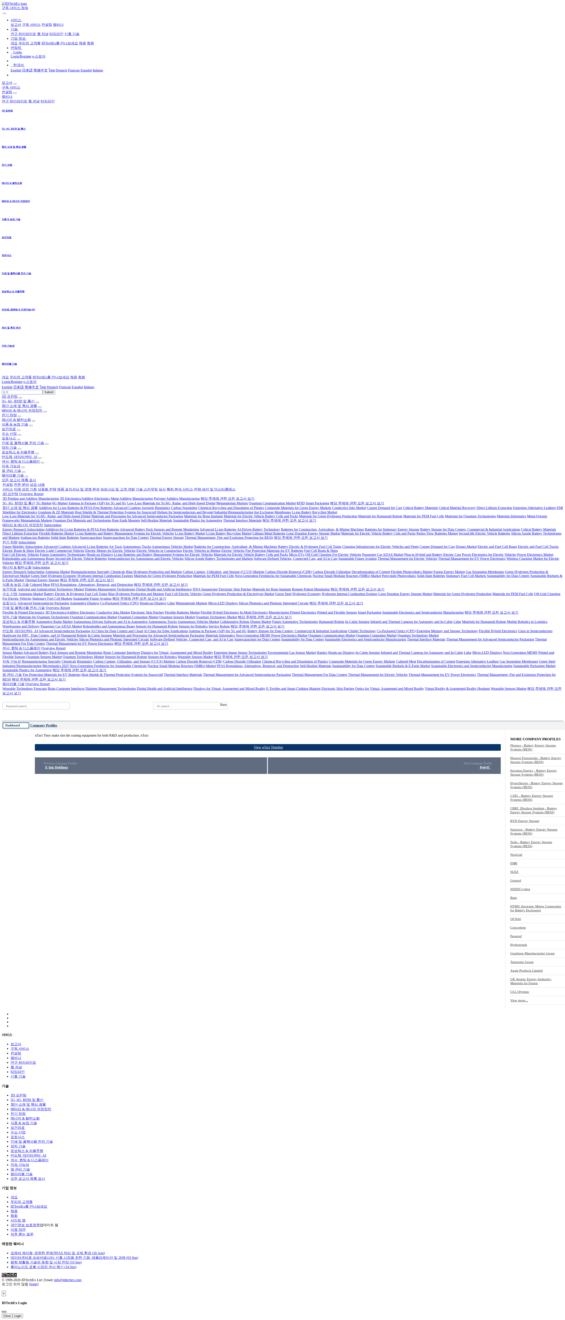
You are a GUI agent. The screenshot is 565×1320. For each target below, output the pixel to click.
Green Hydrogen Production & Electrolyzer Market (238, 594)
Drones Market (466, 547)
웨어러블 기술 (13, 475)
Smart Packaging (317, 503)
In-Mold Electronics (254, 612)
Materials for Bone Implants (203, 516)
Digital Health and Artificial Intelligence (164, 589)
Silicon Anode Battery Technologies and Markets (219, 558)
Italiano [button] (89, 387)
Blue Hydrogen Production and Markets (154, 572)
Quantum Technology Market (216, 617)
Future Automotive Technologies (63, 554)
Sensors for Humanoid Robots (157, 626)
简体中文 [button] (32, 387)
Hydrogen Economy (62, 576)
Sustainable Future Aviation (357, 558)
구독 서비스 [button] (11, 87)
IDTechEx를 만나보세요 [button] (51, 377)
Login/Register (21, 56)
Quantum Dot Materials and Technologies (82, 520)
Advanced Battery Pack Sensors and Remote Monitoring (159, 529)
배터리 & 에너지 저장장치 (22, 410)
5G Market (43, 503)
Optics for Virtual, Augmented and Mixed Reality (389, 688)
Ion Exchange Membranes (272, 512)
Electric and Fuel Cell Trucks (538, 547)
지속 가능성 (11, 466)
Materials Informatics (511, 516)
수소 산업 (9, 434)
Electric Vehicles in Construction (159, 551)
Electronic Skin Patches (234, 589)
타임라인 (56, 34)
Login (17, 1316)
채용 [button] (73, 377)
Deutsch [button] (52, 387)
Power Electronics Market (535, 554)
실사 (162, 489)
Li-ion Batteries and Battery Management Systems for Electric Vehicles (124, 533)
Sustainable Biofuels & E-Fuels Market (403, 666)
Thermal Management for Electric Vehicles (407, 558)
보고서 (16, 24)
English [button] (7, 387)
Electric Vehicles (233, 551)
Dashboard (12, 725)
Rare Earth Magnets (126, 520)
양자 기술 (9, 447)
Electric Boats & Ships (18, 551)
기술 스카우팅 (147, 489)
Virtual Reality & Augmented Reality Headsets (457, 688)
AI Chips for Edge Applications (166, 631)
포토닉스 (9, 438)
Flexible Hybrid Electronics (220, 612)
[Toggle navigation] (4, 13)
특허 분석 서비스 (180, 489)
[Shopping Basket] (2, 12)
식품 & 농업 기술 (15, 424)
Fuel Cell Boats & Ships (321, 551)
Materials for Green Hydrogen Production (328, 516)
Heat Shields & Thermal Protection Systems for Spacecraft (115, 512)
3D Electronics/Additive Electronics (85, 498)
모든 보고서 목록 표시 (19, 480)
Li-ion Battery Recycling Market (314, 512)
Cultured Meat (40, 584)
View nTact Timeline (268, 747)
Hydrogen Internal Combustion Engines (105, 576)
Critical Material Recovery (457, 508)
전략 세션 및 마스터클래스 (214, 489)
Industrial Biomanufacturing (233, 512)
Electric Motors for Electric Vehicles (110, 551)
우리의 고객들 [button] (21, 377)
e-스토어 (38, 56)
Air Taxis (115, 547)
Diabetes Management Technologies (110, 589)
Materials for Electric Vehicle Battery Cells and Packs (261, 516)
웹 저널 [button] (34, 101)
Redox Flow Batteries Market (437, 533)
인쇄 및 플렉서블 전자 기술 (23, 443)
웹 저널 (43, 34)
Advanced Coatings (127, 508)
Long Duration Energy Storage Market (313, 533)
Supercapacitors (91, 537)
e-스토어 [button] (30, 382)
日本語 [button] (18, 387)
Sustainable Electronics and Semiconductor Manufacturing (423, 612)
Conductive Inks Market (349, 508)
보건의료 (9, 429)
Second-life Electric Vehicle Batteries (484, 533)
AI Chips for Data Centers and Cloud (117, 631)
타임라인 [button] (48, 101)
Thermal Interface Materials (242, 520)
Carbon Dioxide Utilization (332, 572)
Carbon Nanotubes (184, 508)
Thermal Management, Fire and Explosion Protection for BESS (229, 537)
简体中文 (41, 70)
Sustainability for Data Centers (508, 576)
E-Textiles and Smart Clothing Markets (293, 688)
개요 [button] (5, 377)
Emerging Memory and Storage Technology (447, 631)
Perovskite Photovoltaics (399, 576)
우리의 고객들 (30, 43)
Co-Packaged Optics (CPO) (119, 603)
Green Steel (39, 576)
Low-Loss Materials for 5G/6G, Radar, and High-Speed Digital (171, 503)
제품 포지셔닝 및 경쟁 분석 (78, 489)
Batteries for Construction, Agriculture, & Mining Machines (322, 529)
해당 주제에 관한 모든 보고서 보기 (227, 498)
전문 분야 (21, 485)
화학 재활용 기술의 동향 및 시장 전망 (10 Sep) (46, 1262)
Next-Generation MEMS (253, 635)
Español (86, 70)
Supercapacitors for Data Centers (126, 537)
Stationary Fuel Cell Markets (466, 576)
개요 (14, 43)
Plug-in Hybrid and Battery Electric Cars (432, 554)
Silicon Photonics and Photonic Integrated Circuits (274, 603)
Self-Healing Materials (156, 520)
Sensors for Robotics (193, 626)
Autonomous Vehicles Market (172, 547)
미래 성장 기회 (25, 489)
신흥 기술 (71, 34)
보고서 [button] (7, 83)
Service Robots (219, 626)
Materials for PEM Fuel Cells (423, 516)
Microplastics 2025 (55, 666)
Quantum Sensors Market (177, 617)
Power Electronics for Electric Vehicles (489, 554)
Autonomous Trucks (137, 547)
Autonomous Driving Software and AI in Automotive (110, 622)
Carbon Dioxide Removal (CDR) (288, 572)
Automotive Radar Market (54, 622)
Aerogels (147, 508)
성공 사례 (37, 485)
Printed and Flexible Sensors (337, 612)
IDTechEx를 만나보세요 (59, 43)
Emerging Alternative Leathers (534, 508)
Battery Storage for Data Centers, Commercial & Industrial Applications (470, 529)
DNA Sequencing (205, 589)
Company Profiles (43, 725)
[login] (33, 1284)
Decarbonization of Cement (371, 572)
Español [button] (77, 387)
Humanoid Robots (331, 622)
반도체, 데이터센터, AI (19, 457)
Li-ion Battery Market (190, 533)
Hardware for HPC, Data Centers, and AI (31, 635)
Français (74, 70)
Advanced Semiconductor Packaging (43, 603)
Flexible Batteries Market (56, 533)
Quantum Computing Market (138, 617)
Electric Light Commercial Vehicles (59, 551)
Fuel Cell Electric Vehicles (20, 554)
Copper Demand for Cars (384, 508)
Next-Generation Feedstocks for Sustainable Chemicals (273, 576)
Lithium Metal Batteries (268, 533)
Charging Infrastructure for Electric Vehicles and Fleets (380, 547)
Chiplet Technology (362, 631)
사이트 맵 (18, 1220)
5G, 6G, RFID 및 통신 (18, 401)
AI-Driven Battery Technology (258, 529)
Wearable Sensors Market (195, 657)
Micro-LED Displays (223, 603)
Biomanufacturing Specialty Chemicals (98, 572)
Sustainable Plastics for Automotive (197, 520)
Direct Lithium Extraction (494, 508)
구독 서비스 (31, 24)
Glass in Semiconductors (535, 631)
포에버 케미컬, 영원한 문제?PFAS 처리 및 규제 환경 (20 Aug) (58, 1253)
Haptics (322, 652)
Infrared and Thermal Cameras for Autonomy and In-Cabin (411, 622)
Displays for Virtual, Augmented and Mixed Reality (177, 652)
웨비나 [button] (7, 96)
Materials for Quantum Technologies (470, 516)
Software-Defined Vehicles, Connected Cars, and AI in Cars (295, 558)
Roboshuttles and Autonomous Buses (28, 558)
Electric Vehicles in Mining (201, 551)
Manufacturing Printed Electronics (292, 612)
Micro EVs (296, 554)
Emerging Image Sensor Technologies (240, 652)
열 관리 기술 (11, 471)
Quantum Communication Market (272, 503)
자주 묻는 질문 (22, 1234)
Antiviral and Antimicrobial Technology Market (50, 589)
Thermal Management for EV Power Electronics (472, 558)
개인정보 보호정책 (25, 1225)
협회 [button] (81, 377)
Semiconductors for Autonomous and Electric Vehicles (146, 558)
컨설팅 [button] (7, 92)
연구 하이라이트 (23, 34)
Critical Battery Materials (420, 508)
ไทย (52, 70)
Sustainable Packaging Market (534, 666)
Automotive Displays (84, 603)
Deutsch (61, 70)
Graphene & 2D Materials (56, 512)
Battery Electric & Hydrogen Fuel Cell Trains (309, 547)
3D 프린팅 (10, 396)
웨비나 (58, 24)
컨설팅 (46, 24)
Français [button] (65, 387)
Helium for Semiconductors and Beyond (185, 512)
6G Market (60, 503)
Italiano (98, 70)
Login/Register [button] (12, 382)
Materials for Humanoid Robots (380, 516)
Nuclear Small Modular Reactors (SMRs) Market (347, 576)
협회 (90, 43)
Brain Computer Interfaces (121, 652)
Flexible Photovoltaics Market (412, 572)
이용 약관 (18, 1229)
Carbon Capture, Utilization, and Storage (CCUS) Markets (223, 572)
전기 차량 (9, 415)
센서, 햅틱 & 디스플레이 (21, 461)
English (16, 70)
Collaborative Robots (234, 622)
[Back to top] (2, 1288)
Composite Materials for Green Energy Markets (298, 508)
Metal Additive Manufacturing (132, 498)
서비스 (7, 489)
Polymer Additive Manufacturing (177, 498)
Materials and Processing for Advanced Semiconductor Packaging (137, 516)
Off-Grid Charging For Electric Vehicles (333, 554)
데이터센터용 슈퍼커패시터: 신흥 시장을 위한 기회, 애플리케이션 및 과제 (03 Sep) (74, 1258)
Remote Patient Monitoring (311, 589)
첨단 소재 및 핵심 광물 (19, 406)
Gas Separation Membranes (485, 572)
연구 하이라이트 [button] (14, 101)
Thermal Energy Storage (167, 537)
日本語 (27, 70)
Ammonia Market (57, 572)
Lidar (171, 603)
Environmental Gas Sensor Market (292, 652)
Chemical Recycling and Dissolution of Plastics (231, 508)
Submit (48, 392)
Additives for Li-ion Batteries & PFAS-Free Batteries (76, 508)
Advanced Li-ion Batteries (218, 529)
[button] (16, 20)
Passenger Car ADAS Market (382, 554)
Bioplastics (162, 508)
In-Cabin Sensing (357, 622)
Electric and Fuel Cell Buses (497, 547)
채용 (82, 43)
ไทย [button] (43, 387)
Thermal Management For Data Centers (319, 675)
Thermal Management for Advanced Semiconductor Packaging (490, 639)
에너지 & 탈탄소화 (16, 420)
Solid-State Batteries (65, 537)
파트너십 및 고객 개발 (117, 489)
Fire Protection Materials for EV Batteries (274, 551)
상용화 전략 (47, 489)
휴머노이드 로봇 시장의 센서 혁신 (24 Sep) (43, 1267)
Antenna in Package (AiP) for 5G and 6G (97, 503)
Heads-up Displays (100, 554)
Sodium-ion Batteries (35, 537)
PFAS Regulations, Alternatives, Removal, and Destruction (92, 584)
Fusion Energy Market (449, 572)
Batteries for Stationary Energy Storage (392, 529)
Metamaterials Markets (232, 503)
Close (7, 1316)
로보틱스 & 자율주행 (18, 452)
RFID (301, 503)
